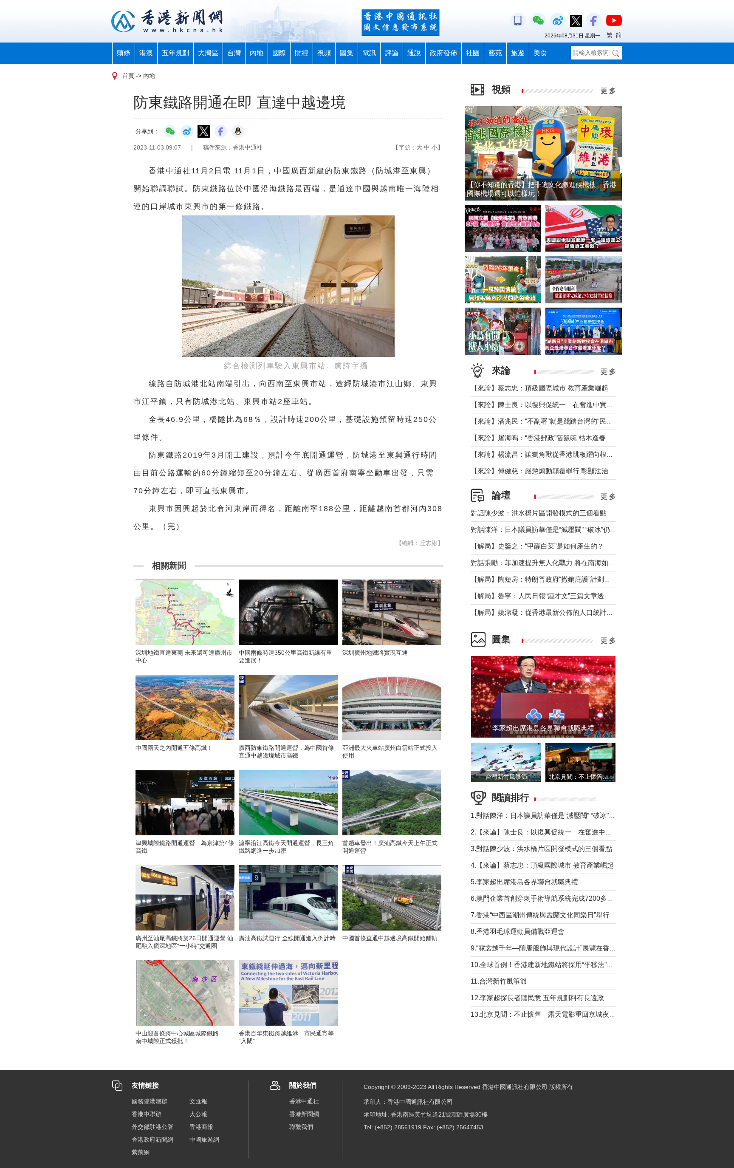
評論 (391, 53)
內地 (256, 53)
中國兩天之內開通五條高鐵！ (174, 747)
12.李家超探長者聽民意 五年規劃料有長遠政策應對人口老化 (561, 997)
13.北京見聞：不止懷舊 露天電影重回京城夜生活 (547, 1014)
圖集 (346, 53)
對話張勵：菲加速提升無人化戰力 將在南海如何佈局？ (553, 562)
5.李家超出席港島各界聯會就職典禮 (524, 881)
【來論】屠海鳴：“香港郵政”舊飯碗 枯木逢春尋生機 (548, 437)
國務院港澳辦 (149, 1101)
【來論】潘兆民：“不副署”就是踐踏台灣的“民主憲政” (550, 421)
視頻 (324, 53)
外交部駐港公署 (152, 1126)
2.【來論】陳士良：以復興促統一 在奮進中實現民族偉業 (558, 832)
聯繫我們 (301, 1126)
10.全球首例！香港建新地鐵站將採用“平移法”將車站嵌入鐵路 (562, 964)
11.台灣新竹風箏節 (499, 981)
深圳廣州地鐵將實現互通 (375, 652)
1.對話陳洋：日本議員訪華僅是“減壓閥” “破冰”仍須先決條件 (560, 815)
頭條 (123, 53)
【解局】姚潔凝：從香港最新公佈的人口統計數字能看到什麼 (562, 612)
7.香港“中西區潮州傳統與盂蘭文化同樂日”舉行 (540, 915)
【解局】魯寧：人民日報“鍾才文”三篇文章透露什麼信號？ (558, 596)
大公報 (198, 1114)
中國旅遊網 (204, 1139)
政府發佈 (443, 53)
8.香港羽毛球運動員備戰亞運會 (518, 931)
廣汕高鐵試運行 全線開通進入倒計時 (287, 938)
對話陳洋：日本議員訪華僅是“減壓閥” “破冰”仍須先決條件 (557, 529)
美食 (540, 53)
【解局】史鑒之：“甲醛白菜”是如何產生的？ (537, 546)
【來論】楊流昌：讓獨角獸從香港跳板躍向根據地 (545, 454)
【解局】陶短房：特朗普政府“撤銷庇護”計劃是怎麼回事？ (558, 579)
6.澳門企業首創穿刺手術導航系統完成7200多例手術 (549, 898)
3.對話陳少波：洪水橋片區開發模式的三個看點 (541, 848)
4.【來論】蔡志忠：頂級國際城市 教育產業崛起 (542, 865)
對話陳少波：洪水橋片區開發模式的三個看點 (539, 513)
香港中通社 (304, 1101)
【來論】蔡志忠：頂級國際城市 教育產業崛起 (539, 388)
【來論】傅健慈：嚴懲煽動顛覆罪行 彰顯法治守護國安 (553, 471)
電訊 (369, 53)
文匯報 (198, 1101)
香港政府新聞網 (152, 1139)
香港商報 (201, 1126)
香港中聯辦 (146, 1114)
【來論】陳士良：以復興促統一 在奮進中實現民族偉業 (556, 404)
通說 (414, 53)
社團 (473, 53)
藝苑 (495, 53)
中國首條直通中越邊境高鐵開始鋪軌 (390, 938)
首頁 (128, 75)
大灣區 (208, 53)
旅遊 (518, 53)
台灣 (234, 53)
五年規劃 (175, 53)
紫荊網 (141, 1152)
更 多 (608, 90)
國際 (279, 53)
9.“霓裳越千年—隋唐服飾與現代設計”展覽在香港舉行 (550, 948)
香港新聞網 (304, 1114)
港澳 (146, 53)
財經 (301, 53)
